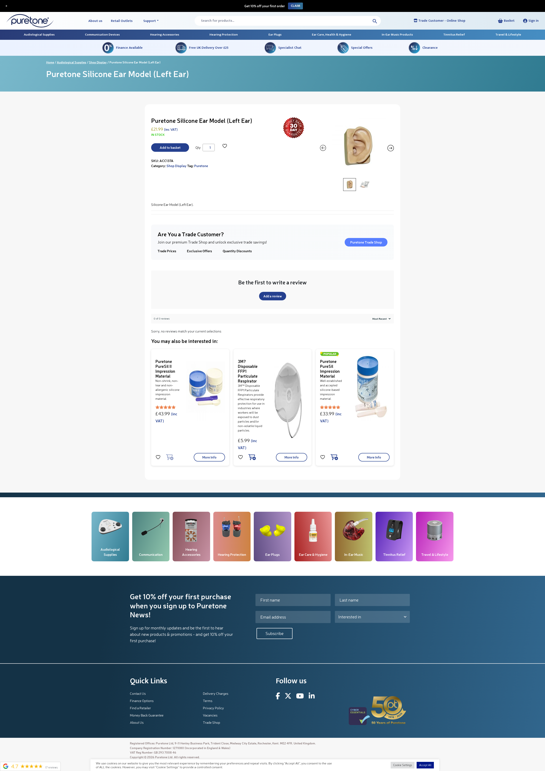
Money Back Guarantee (147, 715)
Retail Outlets (122, 21)
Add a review (272, 296)
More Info (209, 457)
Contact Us (138, 693)
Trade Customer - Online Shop (441, 20)
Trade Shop (211, 722)
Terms (207, 701)
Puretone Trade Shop (366, 242)
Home (50, 62)
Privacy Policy (213, 708)
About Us (137, 722)
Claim (295, 6)
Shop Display (98, 62)
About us (95, 21)
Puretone (201, 165)
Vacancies (210, 715)
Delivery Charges (215, 693)
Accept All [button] (425, 765)
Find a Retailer (140, 708)
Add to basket (170, 147)
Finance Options (142, 701)
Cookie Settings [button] (402, 765)
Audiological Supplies (71, 62)
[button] (531, 20)
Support (149, 21)
